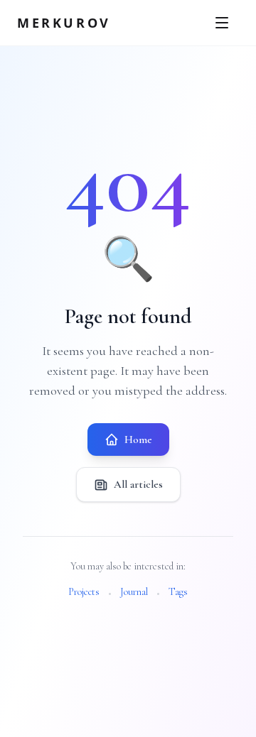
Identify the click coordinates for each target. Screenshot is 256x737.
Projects (84, 592)
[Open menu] (223, 22)
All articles (138, 484)
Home (138, 439)
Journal (134, 592)
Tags (178, 592)
